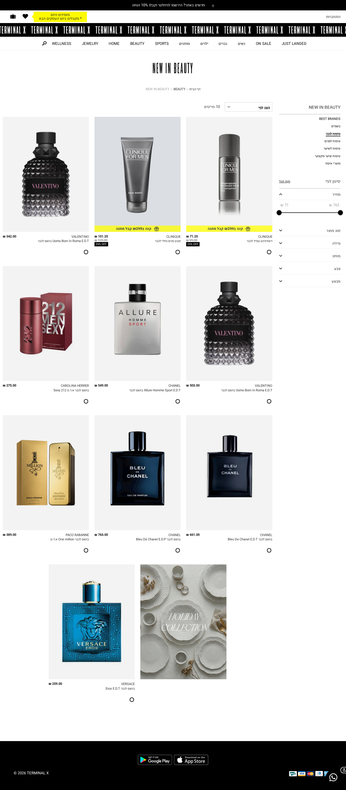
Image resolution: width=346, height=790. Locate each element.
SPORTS (162, 43)
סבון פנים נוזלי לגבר (168, 241)
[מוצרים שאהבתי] (25, 16)
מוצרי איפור (332, 163)
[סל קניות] (12, 16)
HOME (114, 43)
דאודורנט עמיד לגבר (259, 241)
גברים (223, 43)
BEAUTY (137, 43)
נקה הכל (284, 181)
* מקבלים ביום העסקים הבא (60, 18)
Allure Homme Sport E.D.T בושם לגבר (155, 390)
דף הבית (194, 89)
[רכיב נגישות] (342, 770)
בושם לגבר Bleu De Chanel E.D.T (250, 539)
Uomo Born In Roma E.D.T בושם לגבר (63, 241)
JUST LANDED (294, 43)
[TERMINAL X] (173, 30)
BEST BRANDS (329, 119)
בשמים (335, 126)
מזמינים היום (60, 14)
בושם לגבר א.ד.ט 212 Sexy (71, 390)
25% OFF (192, 244)
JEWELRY (90, 43)
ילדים (204, 43)
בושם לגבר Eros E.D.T (120, 688)
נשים (241, 43)
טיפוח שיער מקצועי (327, 156)
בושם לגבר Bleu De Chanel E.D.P (158, 539)
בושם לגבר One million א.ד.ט (69, 539)
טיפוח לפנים (332, 141)
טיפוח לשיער (332, 148)
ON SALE (263, 43)
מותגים (184, 43)
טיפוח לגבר (333, 134)
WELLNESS (61, 43)
